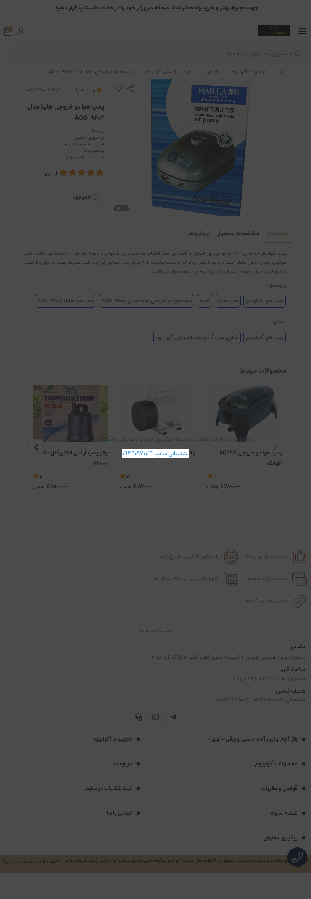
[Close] (248, 439)
